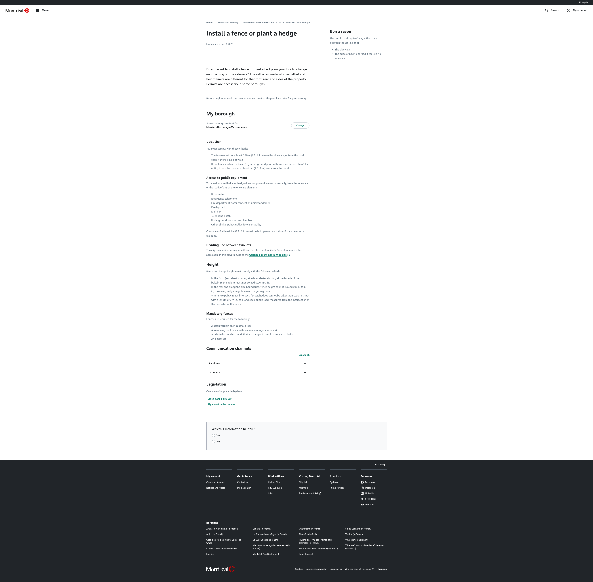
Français (583, 2)
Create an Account (215, 482)
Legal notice (336, 569)
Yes (218, 435)
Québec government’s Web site (268, 254)
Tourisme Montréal (308, 493)
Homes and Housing (227, 22)
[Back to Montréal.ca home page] (17, 10)
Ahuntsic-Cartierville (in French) (222, 529)
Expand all (304, 355)
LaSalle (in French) (262, 529)
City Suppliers (275, 488)
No (218, 441)
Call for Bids (274, 482)
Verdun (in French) (354, 534)
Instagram (370, 488)
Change (300, 125)
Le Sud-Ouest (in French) (265, 540)
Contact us (242, 482)
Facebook (370, 482)
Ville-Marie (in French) (356, 540)
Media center (244, 488)
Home (209, 22)
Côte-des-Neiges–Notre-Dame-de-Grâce (224, 541)
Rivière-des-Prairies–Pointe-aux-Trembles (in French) (315, 541)
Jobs (270, 493)
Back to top (380, 464)
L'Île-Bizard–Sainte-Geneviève (221, 548)
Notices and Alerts (215, 488)
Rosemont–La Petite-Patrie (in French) (318, 548)
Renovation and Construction (258, 22)
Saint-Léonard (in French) (358, 529)
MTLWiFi (303, 488)
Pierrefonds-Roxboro (309, 534)
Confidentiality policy (316, 569)
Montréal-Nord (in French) (266, 554)
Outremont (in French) (310, 529)
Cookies (299, 569)
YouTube (369, 504)
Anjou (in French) (214, 534)
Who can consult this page (358, 569)
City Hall (303, 482)
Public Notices (337, 488)
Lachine (210, 554)
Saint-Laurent (306, 554)
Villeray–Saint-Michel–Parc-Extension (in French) (364, 547)
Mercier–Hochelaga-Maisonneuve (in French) (271, 547)
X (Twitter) (370, 499)
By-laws (334, 482)
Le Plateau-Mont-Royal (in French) (270, 534)
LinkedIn (369, 493)
